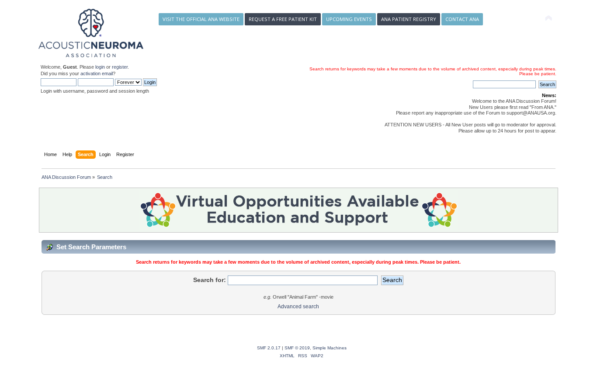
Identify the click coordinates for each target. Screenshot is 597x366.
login (100, 67)
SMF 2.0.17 (269, 347)
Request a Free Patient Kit (283, 19)
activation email (96, 73)
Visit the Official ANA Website (201, 19)
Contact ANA (462, 19)
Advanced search (298, 306)
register (120, 67)
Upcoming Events (349, 19)
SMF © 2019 (297, 347)
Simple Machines (329, 347)
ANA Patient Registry (408, 19)
